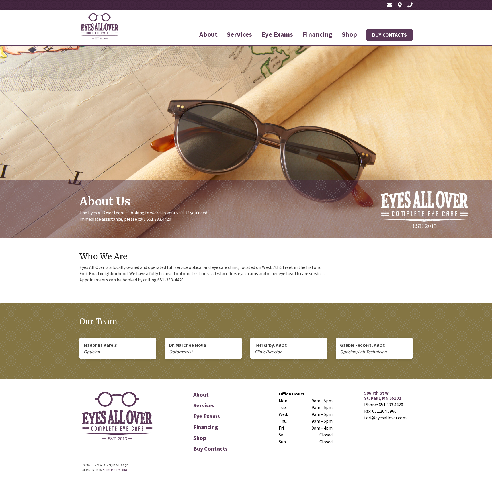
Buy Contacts (389, 35)
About (208, 34)
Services (239, 34)
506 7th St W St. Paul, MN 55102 (382, 395)
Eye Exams (277, 34)
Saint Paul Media (115, 469)
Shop (349, 34)
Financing (317, 34)
